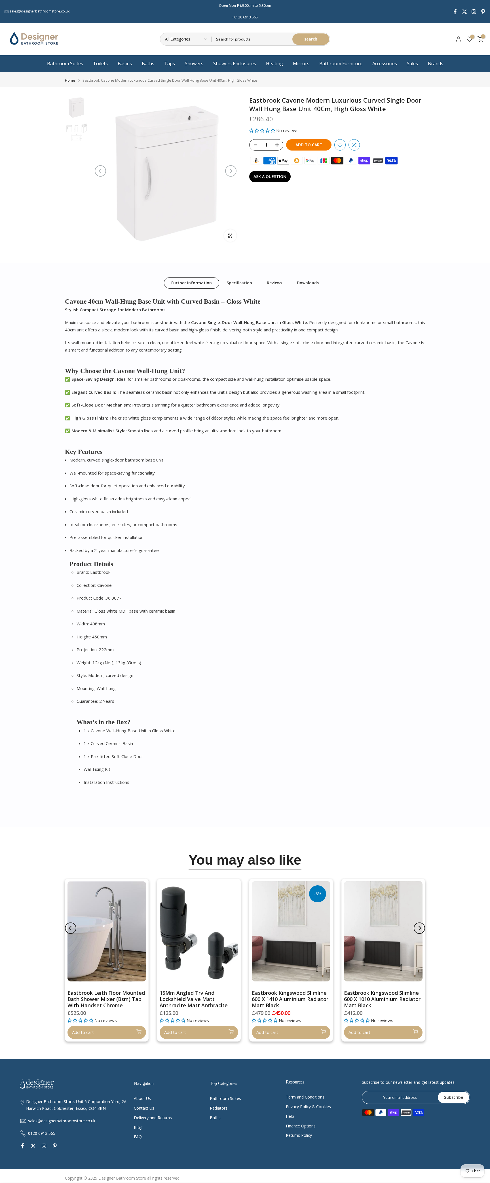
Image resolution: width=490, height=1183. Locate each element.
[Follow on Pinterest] (483, 11)
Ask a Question (270, 176)
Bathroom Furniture (340, 63)
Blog (138, 1127)
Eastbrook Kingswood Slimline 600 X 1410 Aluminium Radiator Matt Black (290, 999)
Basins (125, 63)
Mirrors (301, 63)
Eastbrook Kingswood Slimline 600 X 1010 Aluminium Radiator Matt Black (382, 999)
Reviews (274, 282)
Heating (274, 63)
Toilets (100, 63)
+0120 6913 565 (245, 17)
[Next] (230, 171)
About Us (142, 1098)
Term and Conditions (305, 1097)
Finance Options (301, 1126)
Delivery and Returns (153, 1117)
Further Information (191, 282)
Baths (148, 63)
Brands (435, 63)
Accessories (384, 63)
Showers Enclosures (234, 63)
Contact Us (144, 1108)
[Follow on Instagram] (473, 11)
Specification (239, 282)
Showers (194, 63)
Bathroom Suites (65, 63)
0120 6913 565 (41, 1133)
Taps (169, 63)
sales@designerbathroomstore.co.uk (39, 11)
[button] (262, 130)
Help (290, 1116)
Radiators (218, 1108)
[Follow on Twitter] (464, 11)
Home (70, 80)
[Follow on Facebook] (455, 11)
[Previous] (100, 171)
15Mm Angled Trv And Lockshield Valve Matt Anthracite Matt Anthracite (194, 999)
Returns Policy (299, 1135)
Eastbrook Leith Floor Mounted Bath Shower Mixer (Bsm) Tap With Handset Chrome (106, 999)
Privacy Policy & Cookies (308, 1106)
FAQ (138, 1136)
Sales (412, 63)
